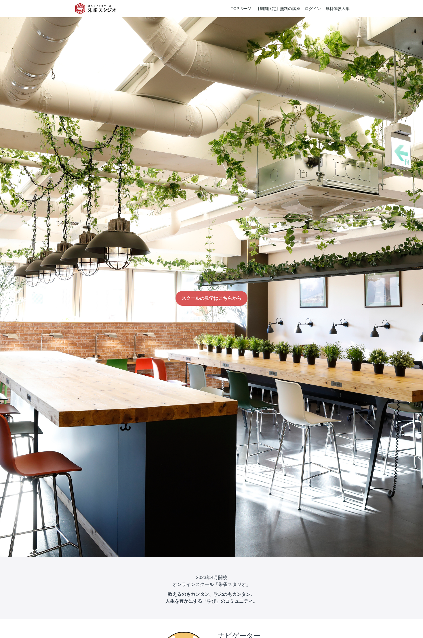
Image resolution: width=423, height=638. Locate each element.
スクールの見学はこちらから (211, 298)
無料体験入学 (337, 8)
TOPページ (241, 8)
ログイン (313, 8)
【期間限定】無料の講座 (278, 8)
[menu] (288, 8)
